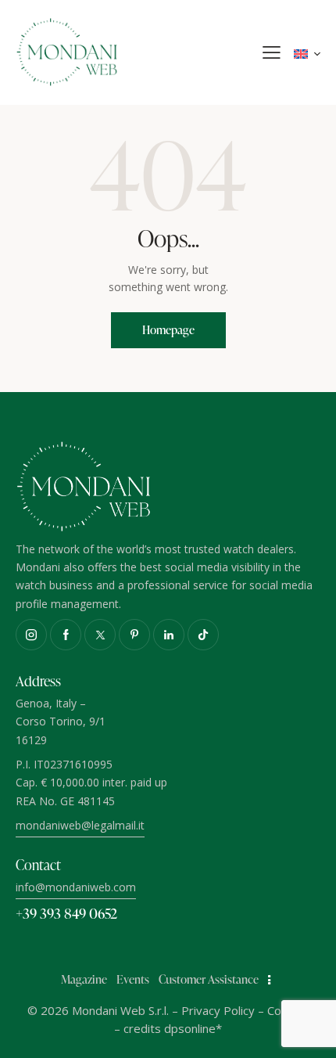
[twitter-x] (100, 634)
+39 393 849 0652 (66, 913)
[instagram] (31, 634)
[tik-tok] (203, 634)
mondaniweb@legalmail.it (80, 825)
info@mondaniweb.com (76, 887)
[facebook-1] (65, 634)
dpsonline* (193, 1028)
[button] (272, 52)
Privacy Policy (218, 1010)
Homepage (168, 330)
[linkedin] (168, 634)
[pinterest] (134, 634)
